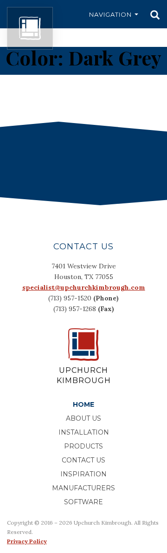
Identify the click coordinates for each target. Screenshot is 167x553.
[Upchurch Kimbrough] (30, 28)
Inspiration (83, 474)
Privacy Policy (27, 541)
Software (83, 502)
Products (83, 446)
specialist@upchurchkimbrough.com (83, 287)
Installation (83, 432)
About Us (83, 418)
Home (83, 404)
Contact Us (83, 460)
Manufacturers (83, 488)
